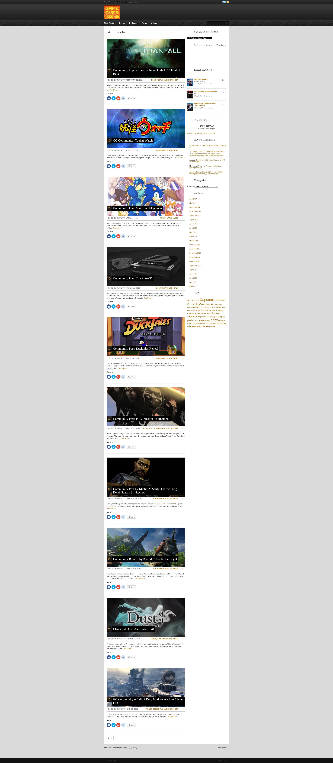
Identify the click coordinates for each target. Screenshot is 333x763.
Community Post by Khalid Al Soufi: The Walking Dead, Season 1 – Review (145, 490)
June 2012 (193, 278)
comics (174, 218)
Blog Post (156, 80)
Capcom (206, 300)
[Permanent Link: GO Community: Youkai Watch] (146, 148)
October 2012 (194, 261)
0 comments (208, 84)
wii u (223, 323)
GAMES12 (198, 307)
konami (207, 310)
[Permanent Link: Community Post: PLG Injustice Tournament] (146, 426)
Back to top (222, 748)
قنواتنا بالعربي (133, 2)
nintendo (193, 316)
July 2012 (192, 274)
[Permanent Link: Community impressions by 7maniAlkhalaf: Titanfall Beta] (146, 77)
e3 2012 (194, 304)
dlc (214, 300)
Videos (154, 23)
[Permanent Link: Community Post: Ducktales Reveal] (146, 356)
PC (206, 82)
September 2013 (195, 216)
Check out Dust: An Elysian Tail (133, 629)
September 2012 (195, 266)
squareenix (196, 324)
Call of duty (195, 300)
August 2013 (193, 220)
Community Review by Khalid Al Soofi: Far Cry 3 (145, 559)
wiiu (189, 326)
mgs (203, 313)
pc (201, 316)
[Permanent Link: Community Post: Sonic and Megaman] (146, 215)
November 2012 (195, 257)
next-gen (217, 313)
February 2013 (194, 245)
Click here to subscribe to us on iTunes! (201, 133)
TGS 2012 (209, 324)
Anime (163, 218)
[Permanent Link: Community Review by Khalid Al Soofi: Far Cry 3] (146, 566)
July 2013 (192, 224)
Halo (213, 307)
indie (194, 310)
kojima (199, 310)
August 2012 (193, 270)
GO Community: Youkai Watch (133, 140)
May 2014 (192, 203)
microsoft (209, 313)
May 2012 (192, 282)
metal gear (196, 313)
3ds (188, 300)
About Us (107, 2)
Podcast (133, 23)
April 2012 (193, 286)
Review (202, 320)
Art (168, 218)
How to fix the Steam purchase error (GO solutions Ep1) (206, 173)
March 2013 (193, 241)
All (189, 74)
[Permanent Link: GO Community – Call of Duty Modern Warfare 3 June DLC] (146, 706)
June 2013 (193, 228)
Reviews (174, 499)
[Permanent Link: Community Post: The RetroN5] (146, 285)
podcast (217, 317)
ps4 (189, 320)
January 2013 (194, 249)
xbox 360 (201, 326)
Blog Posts (109, 23)
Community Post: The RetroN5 (132, 278)
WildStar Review (200, 79)
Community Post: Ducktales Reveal (135, 348)
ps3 (223, 316)
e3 (223, 300)
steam (203, 324)
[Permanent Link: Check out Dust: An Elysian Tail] (146, 636)
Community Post (170, 80)
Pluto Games (208, 317)
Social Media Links (120, 2)
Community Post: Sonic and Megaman (137, 208)
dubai (219, 300)
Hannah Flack (194, 145)
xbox (194, 326)
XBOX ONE (210, 327)
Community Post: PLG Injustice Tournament (141, 418)
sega (208, 321)
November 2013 (195, 211)
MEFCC (214, 310)
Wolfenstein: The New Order (205, 91)
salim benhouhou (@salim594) (200, 172)
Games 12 (207, 307)
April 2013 (193, 236)
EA (212, 304)
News (144, 23)
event (217, 305)
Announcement (153, 709)
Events (122, 23)
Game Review (199, 82)
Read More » (114, 90)
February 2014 (194, 207)
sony (214, 320)
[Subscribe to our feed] (228, 2)
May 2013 (192, 232)
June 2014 (193, 199)
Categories (191, 186)
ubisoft (216, 323)
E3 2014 (206, 304)
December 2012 (195, 253)
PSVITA (195, 321)
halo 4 (218, 307)
